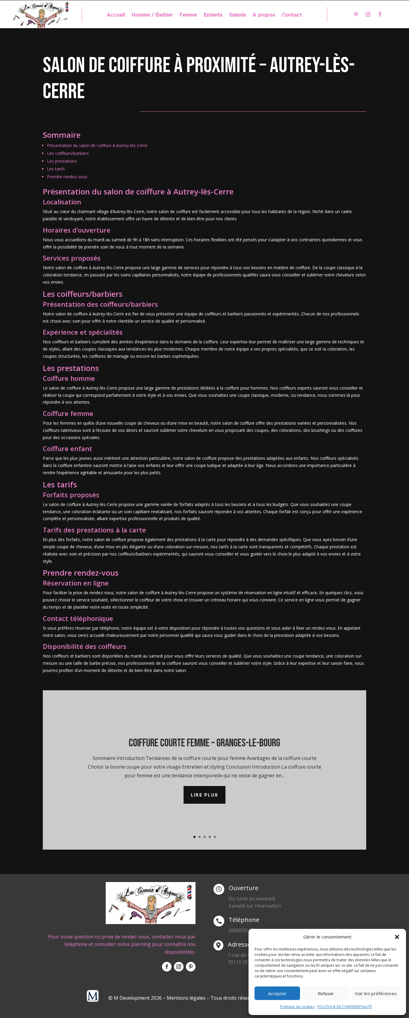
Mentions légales (186, 998)
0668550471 (242, 930)
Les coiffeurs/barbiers (68, 153)
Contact (292, 15)
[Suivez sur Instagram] (368, 14)
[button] (397, 937)
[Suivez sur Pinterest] (356, 14)
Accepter (277, 993)
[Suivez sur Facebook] (380, 14)
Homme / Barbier (152, 15)
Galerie (237, 15)
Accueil (116, 15)
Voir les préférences (376, 993)
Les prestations (62, 161)
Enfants (213, 15)
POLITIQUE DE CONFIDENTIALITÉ (344, 1006)
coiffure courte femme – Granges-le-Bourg (204, 743)
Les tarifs (56, 169)
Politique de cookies (297, 1006)
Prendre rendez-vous (67, 176)
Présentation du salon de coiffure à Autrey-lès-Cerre (97, 145)
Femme (188, 15)
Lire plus (204, 794)
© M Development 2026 (135, 998)
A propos (264, 15)
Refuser (326, 993)
